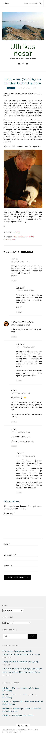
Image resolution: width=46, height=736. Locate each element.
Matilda (5, 695)
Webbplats (8, 566)
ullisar (20, 288)
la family (21, 237)
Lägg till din (27, 252)
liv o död (30, 237)
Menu (7, 3)
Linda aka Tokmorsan (22, 322)
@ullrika (24, 725)
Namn (7, 544)
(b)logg (11, 88)
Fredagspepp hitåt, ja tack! (23, 715)
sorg (13, 239)
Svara (14, 280)
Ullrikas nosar (23, 50)
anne (13, 390)
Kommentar (9, 513)
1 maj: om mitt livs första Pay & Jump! (20, 661)
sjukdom (7, 239)
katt (15, 237)
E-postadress (10, 555)
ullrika (5, 688)
